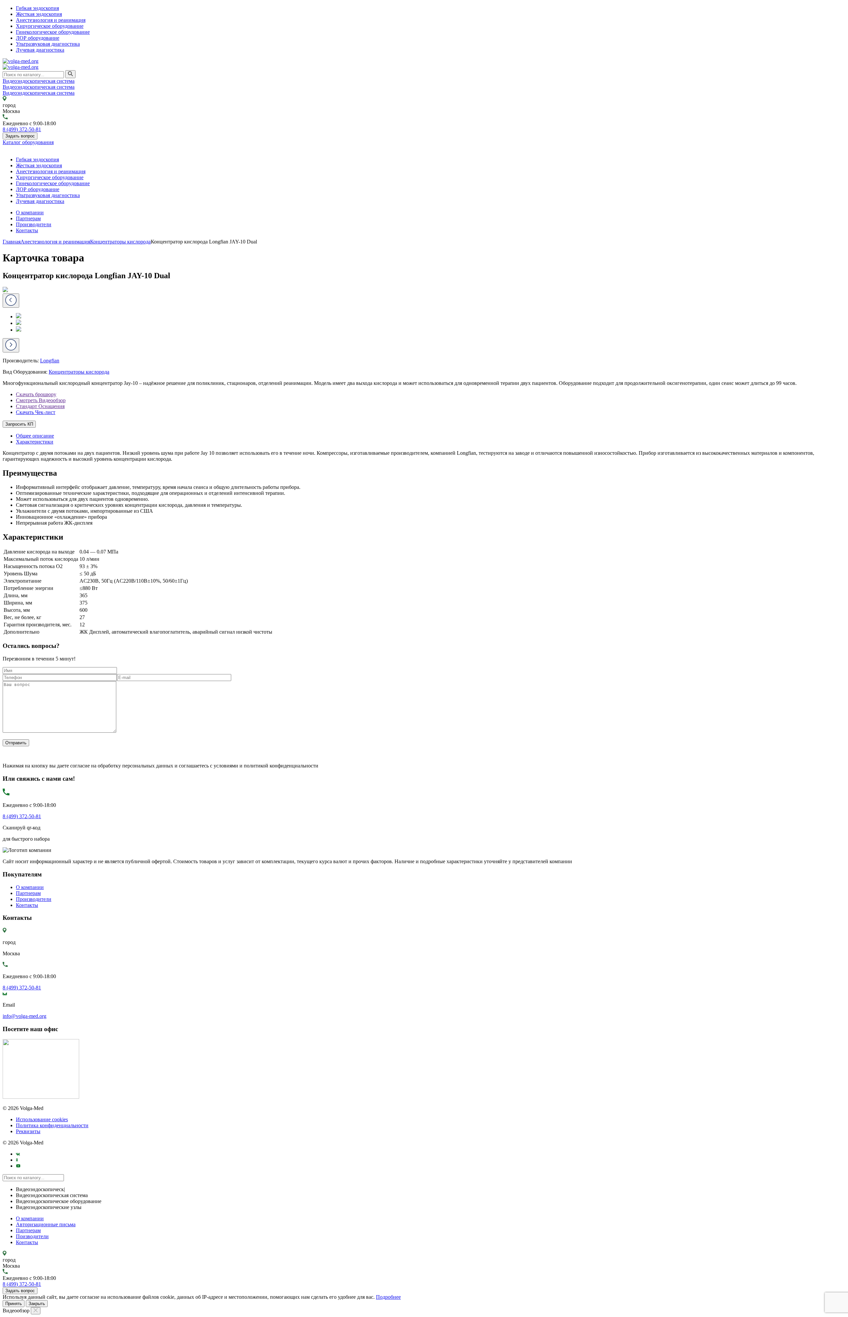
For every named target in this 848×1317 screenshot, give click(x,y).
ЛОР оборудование (37, 38)
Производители (33, 224)
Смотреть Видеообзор (41, 400)
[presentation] (11, 345)
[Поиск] (70, 74)
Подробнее (388, 1297)
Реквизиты (28, 1131)
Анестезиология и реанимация (50, 20)
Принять (13, 1303)
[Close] (35, 1310)
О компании (30, 212)
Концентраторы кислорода (79, 372)
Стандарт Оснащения (40, 406)
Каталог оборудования (28, 142)
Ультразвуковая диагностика (48, 44)
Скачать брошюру (36, 394)
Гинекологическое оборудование (53, 32)
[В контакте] (18, 1154)
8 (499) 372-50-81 (22, 129)
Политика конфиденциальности (52, 1125)
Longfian (49, 360)
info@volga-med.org (24, 1016)
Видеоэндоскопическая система (39, 81)
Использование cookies (42, 1119)
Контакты (27, 230)
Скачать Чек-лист (35, 412)
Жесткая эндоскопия (39, 14)
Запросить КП (19, 424)
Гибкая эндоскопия (37, 8)
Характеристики (34, 442)
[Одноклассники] (17, 1160)
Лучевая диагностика (40, 50)
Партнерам (28, 218)
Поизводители (32, 1236)
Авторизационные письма (46, 1224)
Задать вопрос (20, 135)
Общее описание (35, 436)
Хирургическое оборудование (49, 26)
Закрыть (36, 1303)
